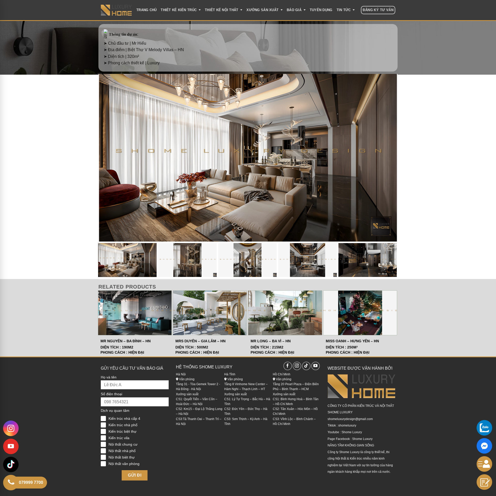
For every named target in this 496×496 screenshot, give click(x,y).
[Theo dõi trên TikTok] (306, 366)
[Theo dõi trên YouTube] (315, 366)
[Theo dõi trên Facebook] (287, 366)
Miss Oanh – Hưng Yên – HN (352, 341)
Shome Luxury (352, 432)
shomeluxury (347, 425)
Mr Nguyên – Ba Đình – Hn (125, 341)
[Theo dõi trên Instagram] (297, 366)
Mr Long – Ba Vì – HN (271, 341)
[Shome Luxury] (116, 10)
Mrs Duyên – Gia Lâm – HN (200, 341)
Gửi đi (134, 475)
